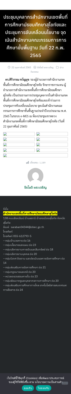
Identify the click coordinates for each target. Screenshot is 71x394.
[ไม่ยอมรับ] (65, 383)
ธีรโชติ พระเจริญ (45, 67)
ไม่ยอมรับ (43, 388)
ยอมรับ (28, 388)
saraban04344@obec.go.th (27, 227)
